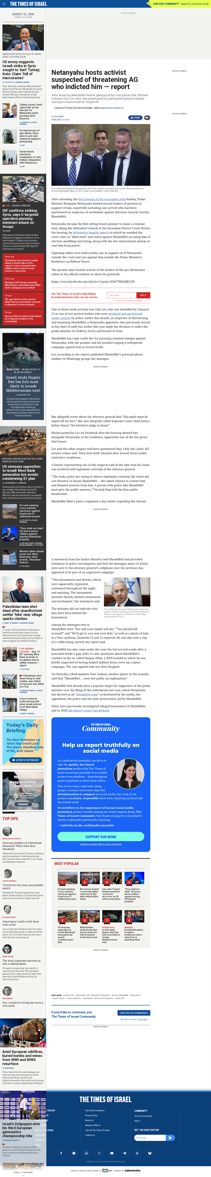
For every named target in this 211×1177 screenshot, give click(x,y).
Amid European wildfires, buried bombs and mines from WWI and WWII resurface (22, 1058)
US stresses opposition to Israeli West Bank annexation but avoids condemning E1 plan (66, 934)
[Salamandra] (132, 1170)
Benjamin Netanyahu (100, 995)
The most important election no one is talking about (21, 962)
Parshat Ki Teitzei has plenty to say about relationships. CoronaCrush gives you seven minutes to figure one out (22, 895)
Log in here (143, 1019)
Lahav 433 (119, 998)
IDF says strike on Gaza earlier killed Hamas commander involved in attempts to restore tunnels (22, 302)
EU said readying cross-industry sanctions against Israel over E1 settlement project (67, 894)
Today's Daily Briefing (22, 727)
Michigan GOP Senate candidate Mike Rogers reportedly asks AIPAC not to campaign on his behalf (23, 285)
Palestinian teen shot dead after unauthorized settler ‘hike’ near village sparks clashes (22, 613)
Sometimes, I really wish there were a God (20, 923)
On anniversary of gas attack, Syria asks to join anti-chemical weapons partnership (30, 136)
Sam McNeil (9, 1068)
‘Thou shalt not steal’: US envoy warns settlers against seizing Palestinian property (132, 895)
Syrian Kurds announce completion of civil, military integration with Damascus (30, 157)
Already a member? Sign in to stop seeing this (101, 844)
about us (89, 1120)
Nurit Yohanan (36, 543)
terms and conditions (95, 1110)
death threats (59, 998)
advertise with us (93, 1125)
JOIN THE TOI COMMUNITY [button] (134, 1012)
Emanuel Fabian (22, 82)
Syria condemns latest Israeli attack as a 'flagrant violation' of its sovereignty (23, 319)
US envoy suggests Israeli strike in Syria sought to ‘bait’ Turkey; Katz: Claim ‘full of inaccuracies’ (21, 70)
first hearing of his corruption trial (101, 199)
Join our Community (166, 3)
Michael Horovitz (12, 1140)
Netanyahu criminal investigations (98, 998)
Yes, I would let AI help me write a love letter (22, 1004)
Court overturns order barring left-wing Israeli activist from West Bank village (30, 704)
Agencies (25, 122)
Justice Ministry (74, 998)
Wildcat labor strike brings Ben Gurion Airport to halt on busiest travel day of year (88, 932)
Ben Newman (7, 998)
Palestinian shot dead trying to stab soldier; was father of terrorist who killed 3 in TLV (31, 681)
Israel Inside (68, 995)
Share (137, 118)
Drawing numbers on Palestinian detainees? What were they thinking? (22, 846)
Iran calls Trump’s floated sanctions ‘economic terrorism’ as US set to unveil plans (111, 894)
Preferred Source (115, 108)
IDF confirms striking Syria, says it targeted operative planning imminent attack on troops (20, 219)
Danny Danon (8, 956)
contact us (90, 1135)
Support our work (101, 836)
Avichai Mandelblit (120, 995)
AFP (23, 145)
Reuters (25, 543)
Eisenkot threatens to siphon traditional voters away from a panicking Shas (133, 933)
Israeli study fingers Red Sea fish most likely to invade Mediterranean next (111, 934)
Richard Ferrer (9, 917)
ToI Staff (59, 117)
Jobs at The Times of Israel (97, 1130)
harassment (135, 995)
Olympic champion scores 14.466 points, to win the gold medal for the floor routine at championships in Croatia (21, 1151)
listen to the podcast (27, 760)
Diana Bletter (24, 395)
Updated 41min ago (21, 205)
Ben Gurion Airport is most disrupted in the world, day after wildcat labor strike (89, 894)
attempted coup (86, 694)
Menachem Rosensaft (11, 839)
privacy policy (91, 1115)
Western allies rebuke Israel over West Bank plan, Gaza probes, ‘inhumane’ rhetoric (31, 557)
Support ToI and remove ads (195, 4)
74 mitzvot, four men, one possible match (22, 886)
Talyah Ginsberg (9, 881)
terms (139, 300)
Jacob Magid (9, 483)
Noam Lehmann (25, 545)
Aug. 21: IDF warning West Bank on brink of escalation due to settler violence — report (30, 658)
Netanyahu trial (82, 995)
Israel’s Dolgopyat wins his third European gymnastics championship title (21, 1130)
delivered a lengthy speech (91, 232)
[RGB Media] (107, 1170)
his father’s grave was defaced (88, 710)
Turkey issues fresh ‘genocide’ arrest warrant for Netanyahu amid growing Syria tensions (30, 111)
